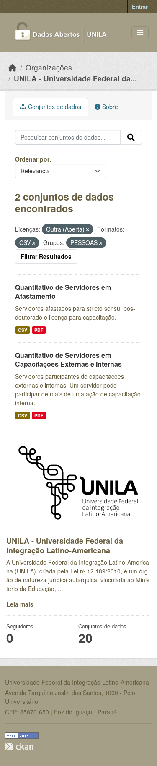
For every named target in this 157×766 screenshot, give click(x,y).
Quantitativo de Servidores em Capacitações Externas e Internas (68, 359)
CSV (22, 330)
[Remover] (87, 229)
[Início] (12, 67)
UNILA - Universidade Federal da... (75, 78)
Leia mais (19, 604)
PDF (38, 330)
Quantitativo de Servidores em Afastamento (63, 291)
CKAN (19, 746)
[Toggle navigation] (140, 32)
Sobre (109, 106)
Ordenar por (32, 159)
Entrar (140, 6)
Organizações (49, 67)
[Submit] (131, 137)
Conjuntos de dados (53, 106)
